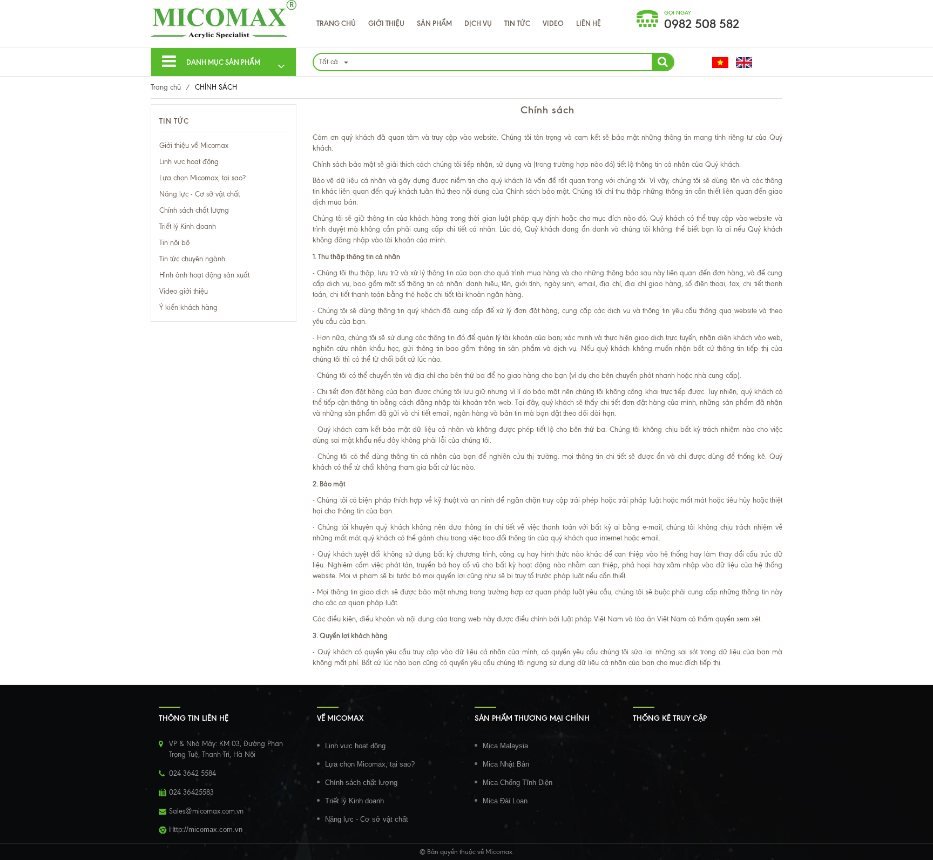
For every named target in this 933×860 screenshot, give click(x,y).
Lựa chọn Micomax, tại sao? (202, 178)
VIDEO (553, 23)
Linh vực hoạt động (189, 162)
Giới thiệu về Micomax (193, 145)
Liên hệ (588, 23)
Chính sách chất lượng (194, 210)
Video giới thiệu (183, 291)
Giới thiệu (386, 23)
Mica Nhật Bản (506, 764)
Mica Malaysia (505, 746)
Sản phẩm (434, 23)
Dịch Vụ (478, 23)
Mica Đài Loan (505, 801)
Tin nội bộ (174, 243)
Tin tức (517, 23)
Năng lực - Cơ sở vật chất (199, 194)
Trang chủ (336, 23)
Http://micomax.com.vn (205, 829)
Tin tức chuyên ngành (192, 259)
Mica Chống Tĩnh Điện (517, 782)
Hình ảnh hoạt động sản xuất (204, 275)
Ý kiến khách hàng (188, 307)
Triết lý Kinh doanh (187, 226)
